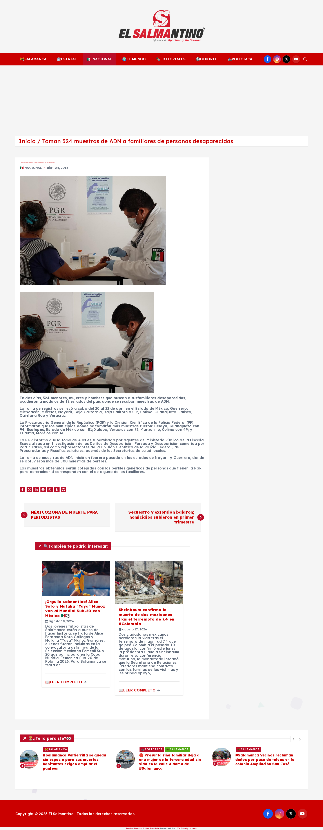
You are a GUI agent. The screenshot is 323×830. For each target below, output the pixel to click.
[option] (65, 759)
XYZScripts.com (187, 828)
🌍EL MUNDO (134, 59)
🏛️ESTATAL (67, 59)
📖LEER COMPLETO (64, 682)
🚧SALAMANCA (33, 59)
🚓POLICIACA (239, 59)
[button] (293, 739)
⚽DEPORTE (206, 59)
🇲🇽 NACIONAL (99, 59)
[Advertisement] (161, 98)
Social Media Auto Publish (142, 828)
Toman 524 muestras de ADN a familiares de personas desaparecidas (137, 141)
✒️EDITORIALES (170, 59)
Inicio (27, 141)
